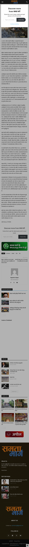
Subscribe (21, 20)
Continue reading (14, 24)
